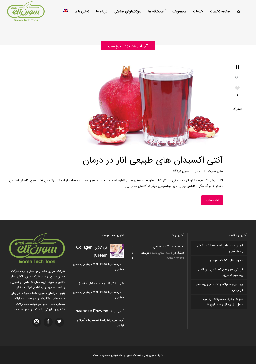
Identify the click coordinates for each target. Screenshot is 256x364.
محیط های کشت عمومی (168, 246)
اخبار (199, 171)
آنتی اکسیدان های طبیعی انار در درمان (153, 160)
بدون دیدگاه (181, 171)
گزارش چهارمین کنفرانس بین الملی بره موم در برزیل (220, 272)
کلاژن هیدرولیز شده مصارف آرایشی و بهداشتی (219, 248)
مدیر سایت (215, 171)
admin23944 (175, 258)
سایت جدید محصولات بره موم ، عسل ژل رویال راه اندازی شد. (222, 301)
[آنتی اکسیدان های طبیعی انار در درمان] (116, 107)
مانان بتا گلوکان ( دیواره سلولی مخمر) (101, 284)
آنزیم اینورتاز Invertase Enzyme (99, 312)
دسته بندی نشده (160, 252)
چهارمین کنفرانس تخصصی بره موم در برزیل (219, 287)
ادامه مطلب (212, 200)
